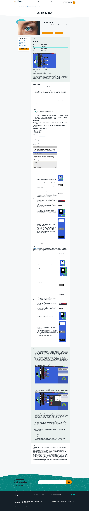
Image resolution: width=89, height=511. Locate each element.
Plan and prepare (35, 1)
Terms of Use (44, 497)
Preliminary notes (22, 40)
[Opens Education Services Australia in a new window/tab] (17, 502)
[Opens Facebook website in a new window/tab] (69, 494)
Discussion (21, 43)
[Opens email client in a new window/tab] (74, 494)
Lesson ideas (38, 6)
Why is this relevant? (23, 45)
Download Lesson (24, 48)
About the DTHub (35, 494)
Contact (43, 494)
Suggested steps (22, 42)
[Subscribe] (69, 482)
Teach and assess (43, 1)
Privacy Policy (44, 496)
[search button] (74, 2)
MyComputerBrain (42, 136)
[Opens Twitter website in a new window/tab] (71, 494)
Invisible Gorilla (52, 107)
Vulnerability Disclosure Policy (56, 494)
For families (51, 1)
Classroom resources (31, 6)
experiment (36, 248)
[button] (30, 1)
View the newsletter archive (19, 485)
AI (58, 1)
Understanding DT (27, 1)
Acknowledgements (35, 497)
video (40, 107)
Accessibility (34, 496)
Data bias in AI (44, 6)
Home (19, 6)
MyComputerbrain (46, 71)
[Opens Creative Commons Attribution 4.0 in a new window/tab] (54, 502)
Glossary (52, 496)
